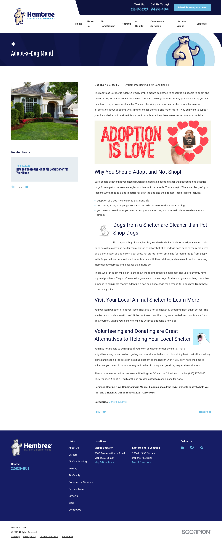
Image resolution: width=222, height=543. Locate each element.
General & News (118, 401)
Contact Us (75, 509)
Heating (73, 468)
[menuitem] (15, 536)
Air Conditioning (78, 461)
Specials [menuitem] (202, 23)
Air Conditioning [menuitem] (108, 23)
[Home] (34, 16)
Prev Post (100, 411)
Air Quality (74, 475)
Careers (73, 454)
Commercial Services (81, 482)
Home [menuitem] (78, 23)
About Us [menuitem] (90, 23)
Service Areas (76, 489)
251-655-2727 (139, 9)
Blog (71, 502)
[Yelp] (201, 447)
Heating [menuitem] (126, 23)
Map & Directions (104, 462)
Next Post (205, 411)
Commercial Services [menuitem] (157, 23)
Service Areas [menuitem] (181, 23)
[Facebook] (192, 447)
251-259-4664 (160, 9)
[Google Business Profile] (182, 447)
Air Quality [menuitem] (139, 23)
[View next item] (27, 187)
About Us (74, 447)
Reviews (73, 495)
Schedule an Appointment (192, 7)
